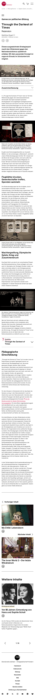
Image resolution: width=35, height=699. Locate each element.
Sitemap (17, 672)
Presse (17, 684)
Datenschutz (17, 669)
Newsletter (17, 675)
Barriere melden (17, 687)
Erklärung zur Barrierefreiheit (17, 690)
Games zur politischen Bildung (15, 19)
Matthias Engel (8, 35)
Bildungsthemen (12, 8)
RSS (17, 678)
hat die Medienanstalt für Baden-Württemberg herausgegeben (15, 401)
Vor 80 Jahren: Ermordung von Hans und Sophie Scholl (17, 611)
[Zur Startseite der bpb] (7, 5)
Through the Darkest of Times (15, 342)
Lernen (3, 8)
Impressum (17, 666)
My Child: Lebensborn (12, 527)
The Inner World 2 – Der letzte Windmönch (16, 561)
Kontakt (17, 681)
